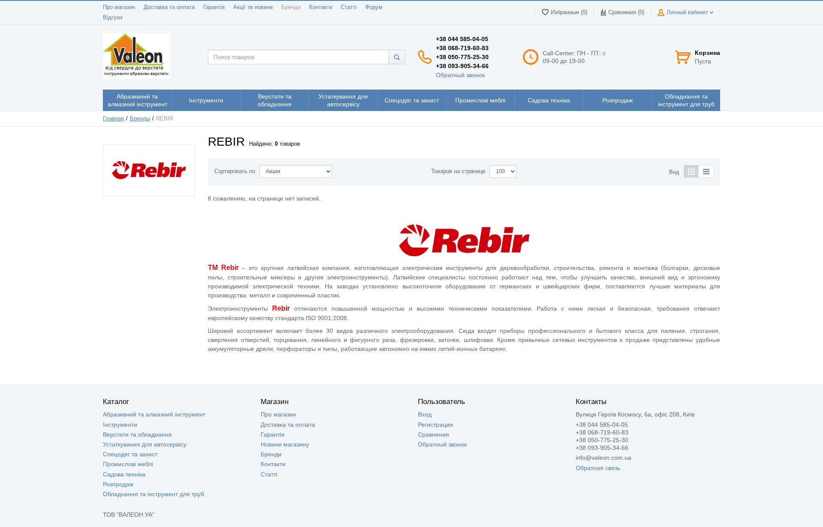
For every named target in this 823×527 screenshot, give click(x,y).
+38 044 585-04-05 (462, 39)
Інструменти (120, 424)
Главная (113, 119)
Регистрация (435, 424)
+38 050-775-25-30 (462, 57)
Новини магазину (285, 444)
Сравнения (433, 434)
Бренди (290, 7)
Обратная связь (598, 467)
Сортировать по (234, 171)
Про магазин (119, 7)
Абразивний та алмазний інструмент (154, 414)
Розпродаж (118, 484)
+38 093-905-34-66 (462, 66)
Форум (373, 7)
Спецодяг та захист (130, 454)
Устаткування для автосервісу (144, 444)
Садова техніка (124, 474)
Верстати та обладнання (137, 434)
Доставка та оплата (169, 7)
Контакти (320, 7)
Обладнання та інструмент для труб (153, 494)
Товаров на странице (458, 171)
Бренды (140, 119)
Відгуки (112, 18)
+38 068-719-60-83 (462, 48)
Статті (349, 7)
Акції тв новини (253, 7)
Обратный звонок (460, 75)
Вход (425, 414)
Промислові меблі (128, 464)
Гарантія (214, 7)
